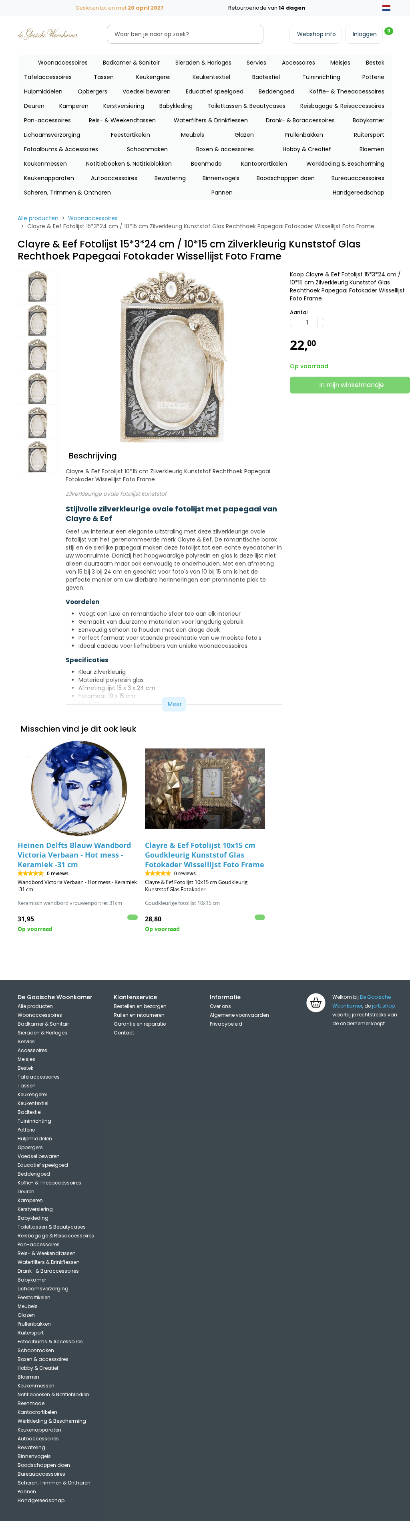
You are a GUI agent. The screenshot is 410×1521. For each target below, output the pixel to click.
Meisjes (340, 63)
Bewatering (170, 178)
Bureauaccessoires (358, 178)
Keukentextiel (211, 77)
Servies (256, 63)
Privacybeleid (226, 1023)
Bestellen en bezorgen (140, 1006)
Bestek (375, 63)
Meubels (192, 135)
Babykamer (368, 120)
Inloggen (365, 34)
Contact (124, 1032)
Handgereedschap (358, 193)
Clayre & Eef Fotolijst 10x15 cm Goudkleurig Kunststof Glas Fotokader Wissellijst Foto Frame (204, 855)
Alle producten (38, 218)
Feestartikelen (130, 135)
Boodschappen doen (286, 178)
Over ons (220, 1006)
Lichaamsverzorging (52, 135)
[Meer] (320, 322)
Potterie (373, 77)
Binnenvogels (221, 178)
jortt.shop (383, 1005)
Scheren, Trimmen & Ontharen (67, 193)
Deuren (34, 106)
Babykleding (176, 106)
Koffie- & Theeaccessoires (347, 91)
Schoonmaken (147, 149)
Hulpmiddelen (43, 91)
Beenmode (206, 164)
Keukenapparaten (49, 178)
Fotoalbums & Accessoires (61, 149)
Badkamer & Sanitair (131, 63)
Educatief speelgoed (214, 91)
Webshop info (316, 34)
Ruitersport (369, 135)
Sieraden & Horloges (203, 63)
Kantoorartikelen (264, 164)
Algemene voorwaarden (239, 1015)
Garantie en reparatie (140, 1023)
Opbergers (92, 91)
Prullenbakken (304, 135)
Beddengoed (276, 91)
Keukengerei (153, 77)
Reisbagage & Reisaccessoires (342, 106)
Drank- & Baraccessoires (300, 120)
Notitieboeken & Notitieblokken (129, 164)
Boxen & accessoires (225, 149)
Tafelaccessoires (48, 77)
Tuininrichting (321, 77)
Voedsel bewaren (147, 91)
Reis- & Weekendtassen (122, 120)
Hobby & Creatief (307, 149)
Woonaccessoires (63, 63)
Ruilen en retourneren (139, 1015)
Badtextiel (266, 77)
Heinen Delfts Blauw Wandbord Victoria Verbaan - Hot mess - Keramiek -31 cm (74, 855)
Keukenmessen (45, 164)
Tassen (104, 77)
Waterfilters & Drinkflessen (211, 120)
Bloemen (372, 149)
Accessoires (298, 63)
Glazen (244, 135)
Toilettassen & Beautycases (246, 106)
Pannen (222, 193)
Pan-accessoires (47, 120)
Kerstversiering (123, 106)
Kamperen (73, 106)
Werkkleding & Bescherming (345, 164)
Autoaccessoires (114, 178)
